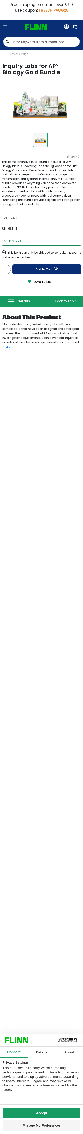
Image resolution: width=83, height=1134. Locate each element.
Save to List (42, 281)
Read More (7, 347)
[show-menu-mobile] (5, 27)
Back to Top (64, 301)
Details (23, 301)
